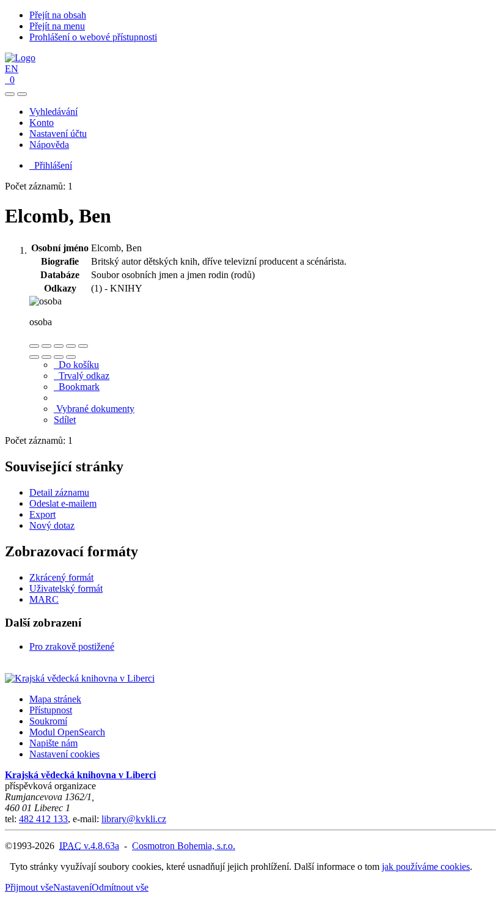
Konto (41, 122)
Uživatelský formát (66, 588)
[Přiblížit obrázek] (34, 346)
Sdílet (65, 419)
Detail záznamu (59, 492)
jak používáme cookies (426, 866)
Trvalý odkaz (81, 375)
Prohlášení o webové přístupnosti (93, 37)
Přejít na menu (57, 26)
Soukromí (48, 721)
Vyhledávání (53, 111)
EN (11, 69)
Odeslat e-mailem (63, 503)
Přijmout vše (29, 887)
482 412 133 (43, 819)
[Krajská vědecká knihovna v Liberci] (80, 678)
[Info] (83, 346)
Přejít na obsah (57, 15)
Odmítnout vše (120, 887)
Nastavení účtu (58, 133)
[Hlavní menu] (22, 94)
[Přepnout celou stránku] (71, 346)
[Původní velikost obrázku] (59, 346)
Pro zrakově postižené (71, 646)
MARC (44, 599)
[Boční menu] (10, 94)
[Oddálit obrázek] (46, 346)
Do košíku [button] (76, 364)
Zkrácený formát (61, 577)
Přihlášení (50, 165)
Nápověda (49, 144)
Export (42, 514)
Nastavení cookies (64, 754)
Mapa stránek (55, 699)
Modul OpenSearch (67, 732)
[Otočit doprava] (46, 357)
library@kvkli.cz (133, 819)
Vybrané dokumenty (94, 408)
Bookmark (77, 386)
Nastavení (72, 887)
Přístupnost (50, 710)
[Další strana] (71, 357)
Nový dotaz (52, 525)
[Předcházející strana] (59, 357)
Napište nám (53, 743)
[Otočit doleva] (34, 357)
